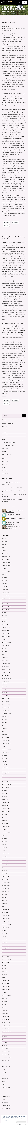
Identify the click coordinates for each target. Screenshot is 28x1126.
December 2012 (6, 986)
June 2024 (4, 615)
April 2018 (4, 820)
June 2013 (4, 968)
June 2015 (4, 897)
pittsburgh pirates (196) (8, 445)
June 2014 (4, 933)
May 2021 (4, 725)
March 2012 (5, 1013)
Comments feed (6, 1105)
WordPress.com (6, 1108)
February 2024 (6, 627)
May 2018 (4, 817)
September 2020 (6, 749)
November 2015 (6, 885)
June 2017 (4, 841)
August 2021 (5, 716)
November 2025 (6, 565)
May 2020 (4, 761)
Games (4, 1072)
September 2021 (6, 713)
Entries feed (5, 1102)
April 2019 (4, 796)
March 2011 (5, 1048)
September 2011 (6, 1031)
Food (3, 1069)
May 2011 (4, 1043)
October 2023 (5, 639)
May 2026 (4, 547)
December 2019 (6, 776)
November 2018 (6, 811)
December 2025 (6, 562)
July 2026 (4, 541)
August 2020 (5, 752)
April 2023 (5, 657)
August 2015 (5, 891)
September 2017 (6, 832)
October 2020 (5, 746)
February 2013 (5, 980)
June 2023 (4, 651)
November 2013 (6, 954)
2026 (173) (5, 461)
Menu (14, 17)
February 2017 (5, 853)
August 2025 (5, 574)
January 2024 (5, 630)
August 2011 (5, 1034)
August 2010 (5, 1060)
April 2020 (5, 764)
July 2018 (4, 814)
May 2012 (4, 1007)
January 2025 (5, 595)
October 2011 (5, 1028)
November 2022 (6, 672)
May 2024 (4, 618)
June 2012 (4, 1004)
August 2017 (5, 835)
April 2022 (4, 693)
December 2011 (6, 1022)
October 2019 (5, 782)
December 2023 (6, 633)
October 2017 (5, 829)
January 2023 (5, 666)
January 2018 (5, 823)
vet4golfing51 (9, 510)
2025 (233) (5, 464)
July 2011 (4, 1037)
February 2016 (5, 876)
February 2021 (5, 734)
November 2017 (6, 826)
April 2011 (4, 1046)
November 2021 (6, 707)
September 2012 (6, 995)
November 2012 (6, 989)
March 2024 (5, 624)
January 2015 (5, 912)
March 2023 (5, 660)
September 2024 (6, 607)
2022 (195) (5, 473)
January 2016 (5, 879)
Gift (24, 2)
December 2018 (6, 808)
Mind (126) (4, 432)
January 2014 (5, 948)
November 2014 (6, 918)
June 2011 (4, 1040)
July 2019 (4, 791)
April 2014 (4, 939)
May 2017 (4, 844)
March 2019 (5, 799)
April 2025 (5, 586)
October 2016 (5, 862)
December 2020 (6, 740)
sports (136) (5, 448)
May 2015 (4, 900)
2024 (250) (5, 467)
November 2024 (6, 601)
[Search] (24, 415)
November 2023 (6, 636)
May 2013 (4, 971)
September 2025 (6, 571)
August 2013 (5, 962)
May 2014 (4, 936)
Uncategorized (6, 1087)
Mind (3, 1081)
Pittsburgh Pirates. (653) (8, 442)
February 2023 (6, 663)
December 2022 (6, 669)
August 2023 (5, 645)
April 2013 (4, 974)
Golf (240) (4, 429)
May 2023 (4, 654)
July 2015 (4, 894)
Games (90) (5, 435)
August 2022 (5, 681)
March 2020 (5, 767)
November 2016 (6, 859)
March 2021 (5, 731)
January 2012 (5, 1019)
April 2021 (4, 728)
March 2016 (5, 873)
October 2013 (5, 957)
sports (3, 1084)
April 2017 (4, 847)
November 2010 (6, 1051)
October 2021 (5, 710)
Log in (3, 1099)
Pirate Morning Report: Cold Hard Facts (12, 487)
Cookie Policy (7, 1120)
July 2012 (4, 1001)
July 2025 (4, 577)
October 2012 (5, 992)
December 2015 (6, 882)
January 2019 (5, 805)
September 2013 (6, 959)
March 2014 (5, 942)
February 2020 (6, 770)
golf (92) (4, 451)
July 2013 (4, 965)
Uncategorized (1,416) (7, 423)
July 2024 (4, 613)
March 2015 (5, 906)
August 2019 (5, 788)
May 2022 (4, 690)
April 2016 (4, 871)
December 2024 (6, 598)
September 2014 (6, 924)
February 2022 (6, 699)
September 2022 (6, 678)
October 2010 (5, 1054)
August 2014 (5, 927)
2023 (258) (5, 470)
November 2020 (6, 743)
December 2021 (6, 704)
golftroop (8, 518)
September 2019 (6, 785)
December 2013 (6, 951)
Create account (6, 1096)
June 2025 (4, 580)
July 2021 (4, 719)
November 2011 (6, 1025)
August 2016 (5, 865)
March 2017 (5, 850)
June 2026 (4, 544)
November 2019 (6, 779)
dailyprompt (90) (6, 454)
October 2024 (5, 604)
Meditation (5, 1078)
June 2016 (4, 868)
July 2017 (4, 838)
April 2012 (4, 1010)
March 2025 (5, 589)
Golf (3, 1075)
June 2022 (4, 687)
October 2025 (5, 568)
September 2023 (6, 642)
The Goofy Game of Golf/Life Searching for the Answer (13, 9)
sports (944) (5, 426)
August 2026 (5, 538)
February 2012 (5, 1016)
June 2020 (4, 758)
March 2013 (5, 977)
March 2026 (5, 553)
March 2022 (5, 696)
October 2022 (5, 675)
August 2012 (5, 998)
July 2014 (4, 930)
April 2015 (4, 903)
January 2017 (5, 856)
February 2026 (6, 556)
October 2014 (5, 921)
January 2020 (5, 773)
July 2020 (4, 755)
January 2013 (5, 983)
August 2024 (5, 610)
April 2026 (5, 550)
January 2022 (5, 702)
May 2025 (4, 583)
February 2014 (5, 945)
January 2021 (5, 737)
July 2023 (4, 648)
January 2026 (5, 559)
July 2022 (4, 684)
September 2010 (6, 1057)
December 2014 (6, 915)
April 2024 (5, 621)
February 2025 (6, 592)
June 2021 (4, 722)
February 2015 (5, 909)
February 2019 (5, 802)
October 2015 (5, 888)
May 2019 (4, 793)
